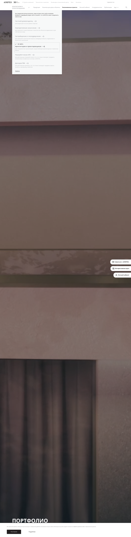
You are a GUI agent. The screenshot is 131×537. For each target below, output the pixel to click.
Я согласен (14, 532)
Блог (72, 2)
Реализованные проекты (69, 7)
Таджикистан (110, 2)
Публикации (108, 7)
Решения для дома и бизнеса (51, 7)
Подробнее (32, 532)
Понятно (17, 71)
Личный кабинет (85, 7)
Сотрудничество (97, 7)
